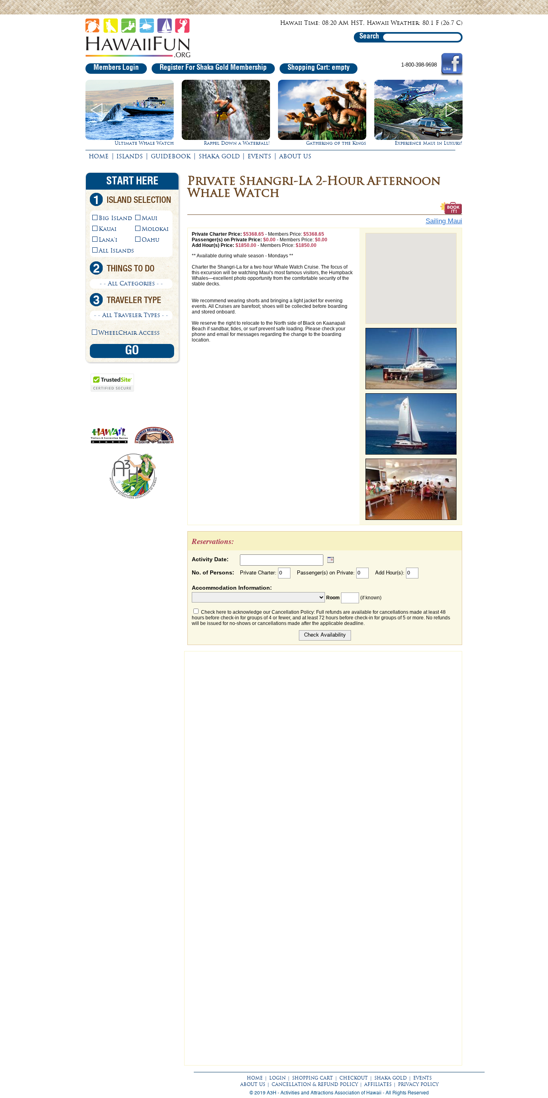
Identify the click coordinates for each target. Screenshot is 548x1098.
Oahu (150, 239)
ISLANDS (129, 156)
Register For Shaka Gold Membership (213, 67)
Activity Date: (210, 559)
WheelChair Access (129, 332)
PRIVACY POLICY (418, 1084)
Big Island (115, 218)
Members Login (116, 67)
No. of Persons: (213, 572)
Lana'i (108, 239)
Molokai (155, 229)
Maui (149, 218)
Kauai (107, 229)
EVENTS (259, 156)
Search (369, 36)
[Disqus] (323, 755)
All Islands (116, 250)
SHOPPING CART (312, 1078)
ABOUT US (295, 156)
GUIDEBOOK (171, 156)
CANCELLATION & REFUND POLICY (315, 1084)
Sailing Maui (444, 221)
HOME (99, 156)
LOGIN (277, 1078)
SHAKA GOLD (219, 156)
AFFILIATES (378, 1084)
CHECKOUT (353, 1078)
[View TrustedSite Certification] (112, 390)
